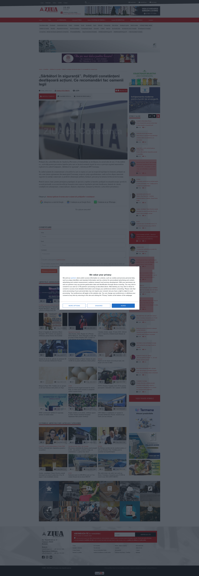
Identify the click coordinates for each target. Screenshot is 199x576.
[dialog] (99, 288)
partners (73, 278)
